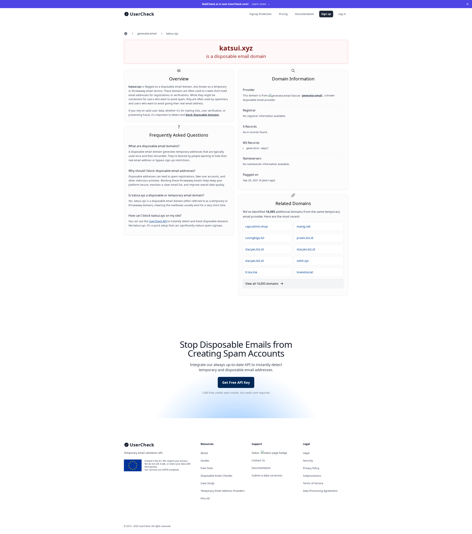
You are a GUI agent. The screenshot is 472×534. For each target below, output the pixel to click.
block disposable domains (202, 115)
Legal (306, 453)
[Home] (126, 33)
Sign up (326, 14)
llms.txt (205, 498)
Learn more (236, 4)
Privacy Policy (311, 468)
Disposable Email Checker (216, 475)
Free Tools (207, 468)
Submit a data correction (267, 475)
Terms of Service (313, 483)
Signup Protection (260, 14)
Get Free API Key (236, 382)
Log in (342, 14)
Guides (205, 460)
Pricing (283, 14)
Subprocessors (312, 475)
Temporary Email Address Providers (223, 491)
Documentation (304, 14)
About (204, 453)
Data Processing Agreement (320, 491)
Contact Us (258, 460)
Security (308, 460)
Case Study (207, 483)
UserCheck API (158, 221)
